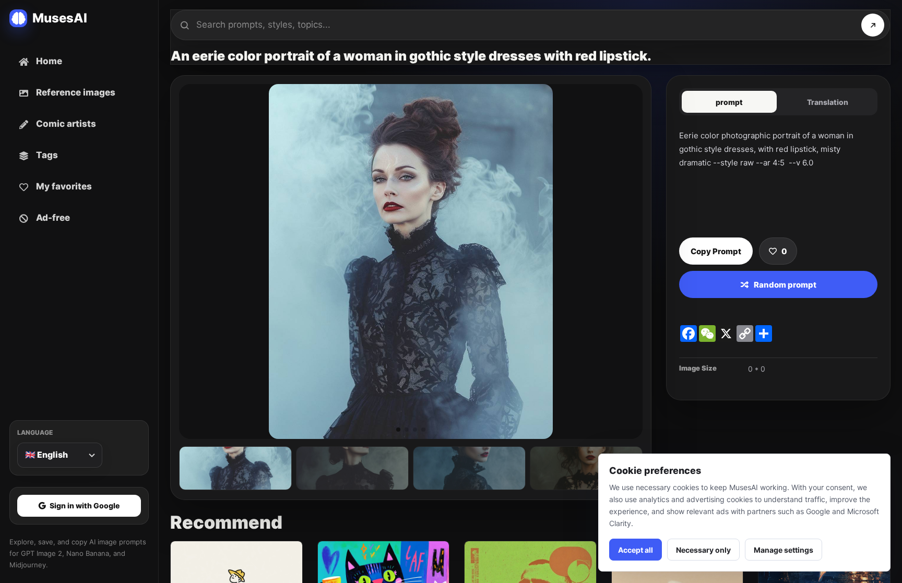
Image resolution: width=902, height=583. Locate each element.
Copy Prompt (716, 251)
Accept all (635, 549)
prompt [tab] (729, 102)
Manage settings (783, 549)
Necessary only (703, 549)
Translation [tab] (827, 102)
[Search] (872, 25)
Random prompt (785, 285)
